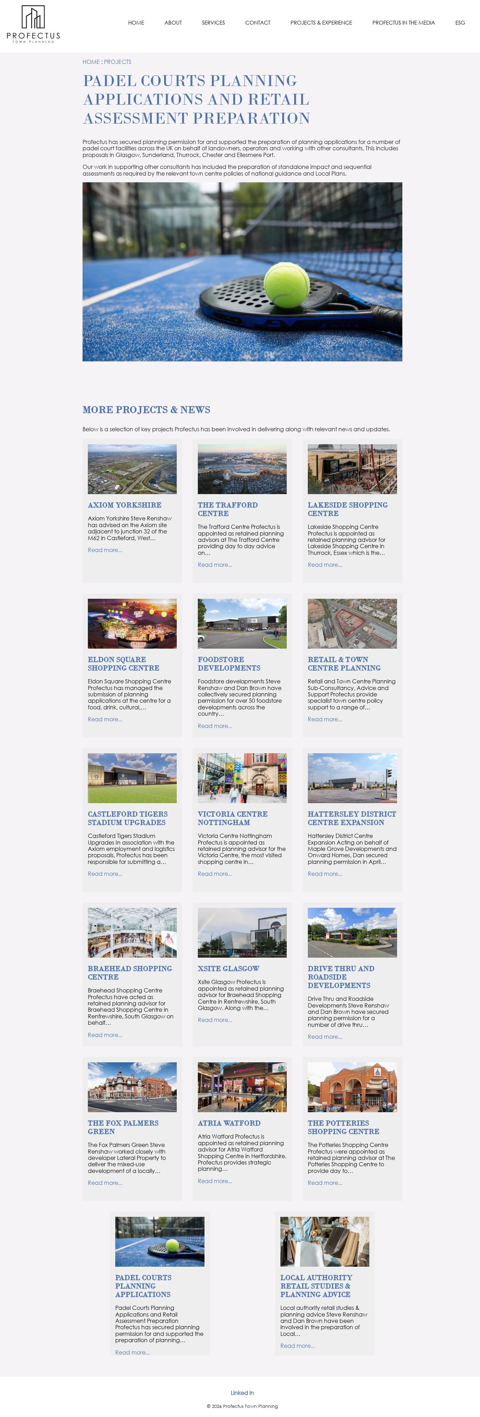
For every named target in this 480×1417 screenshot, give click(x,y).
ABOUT (173, 23)
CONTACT (257, 23)
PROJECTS (117, 61)
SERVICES (213, 23)
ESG (460, 23)
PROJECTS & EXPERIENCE (321, 23)
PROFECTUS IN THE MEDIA (403, 23)
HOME (136, 23)
